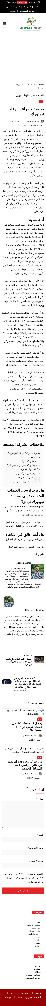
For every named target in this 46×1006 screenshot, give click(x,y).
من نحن (12, 11)
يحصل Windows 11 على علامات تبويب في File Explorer (27, 726)
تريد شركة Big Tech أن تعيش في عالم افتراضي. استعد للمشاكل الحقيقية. (24, 765)
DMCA (38, 6)
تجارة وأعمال (35, 931)
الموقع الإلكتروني (36, 860)
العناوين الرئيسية (33, 925)
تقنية (41, 101)
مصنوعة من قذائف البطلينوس (30, 253)
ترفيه (38, 943)
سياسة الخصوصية (27, 11)
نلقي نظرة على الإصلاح (17, 539)
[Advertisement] (23, 58)
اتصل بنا (27, 6)
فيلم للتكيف (20, 408)
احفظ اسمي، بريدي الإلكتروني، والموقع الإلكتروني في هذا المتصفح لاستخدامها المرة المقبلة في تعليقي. (23, 878)
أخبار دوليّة (36, 928)
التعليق (40, 798)
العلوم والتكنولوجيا (33, 934)
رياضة (38, 940)
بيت (39, 921)
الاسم (40, 834)
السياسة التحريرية (12, 6)
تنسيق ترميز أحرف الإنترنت (31, 301)
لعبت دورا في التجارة (24, 273)
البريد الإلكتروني (36, 847)
